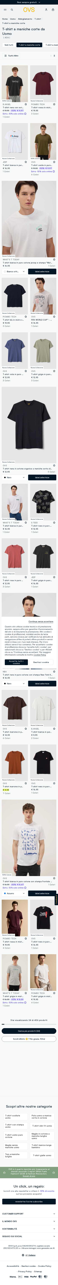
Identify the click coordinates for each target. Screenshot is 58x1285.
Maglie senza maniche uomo (12, 1146)
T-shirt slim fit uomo (42, 1126)
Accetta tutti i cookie (16, 662)
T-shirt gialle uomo (42, 1155)
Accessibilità (13, 1266)
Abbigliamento (25, 19)
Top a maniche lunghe (12, 1155)
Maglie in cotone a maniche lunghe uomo (41, 1135)
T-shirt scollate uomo (12, 1116)
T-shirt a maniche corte (13, 23)
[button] (56, 899)
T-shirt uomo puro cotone (14, 1136)
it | (30, 1255)
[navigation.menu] (5, 10)
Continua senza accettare (41, 621)
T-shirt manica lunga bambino (42, 1146)
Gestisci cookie (28, 1266)
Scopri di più (29, 1176)
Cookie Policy (44, 1266)
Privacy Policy (25, 1271)
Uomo (13, 19)
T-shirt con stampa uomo (14, 1125)
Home (5, 19)
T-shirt (37, 19)
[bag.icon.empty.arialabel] (53, 10)
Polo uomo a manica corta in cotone (41, 1116)
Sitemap (38, 1271)
